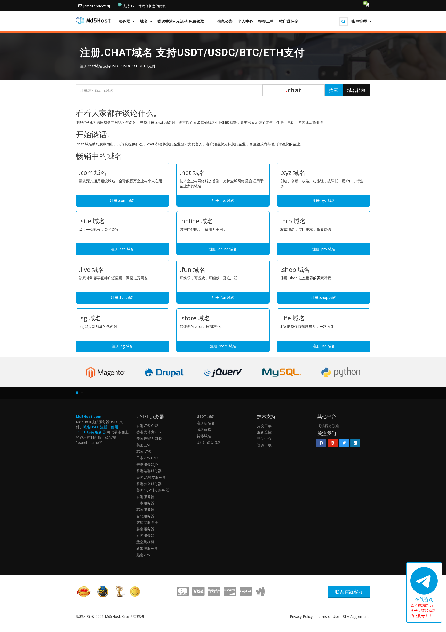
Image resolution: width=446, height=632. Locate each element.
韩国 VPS (143, 451)
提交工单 (264, 425)
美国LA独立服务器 (151, 477)
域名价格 (204, 429)
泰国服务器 (145, 535)
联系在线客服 (349, 592)
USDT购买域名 (209, 442)
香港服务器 (145, 496)
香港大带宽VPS (148, 432)
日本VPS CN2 (147, 457)
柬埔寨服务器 (147, 522)
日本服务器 (145, 503)
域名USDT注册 (95, 426)
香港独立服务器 (149, 483)
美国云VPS (145, 445)
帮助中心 (264, 438)
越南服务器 (145, 528)
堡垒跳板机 (145, 541)
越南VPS (143, 554)
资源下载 (264, 445)
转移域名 (204, 435)
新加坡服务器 (147, 548)
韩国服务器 (145, 509)
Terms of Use (327, 616)
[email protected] (96, 6)
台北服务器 (145, 516)
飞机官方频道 (328, 425)
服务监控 (264, 432)
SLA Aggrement (356, 616)
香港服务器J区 (147, 464)
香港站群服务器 (149, 470)
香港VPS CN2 (147, 425)
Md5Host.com (88, 416)
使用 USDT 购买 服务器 (97, 429)
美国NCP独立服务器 (152, 490)
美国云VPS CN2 (149, 438)
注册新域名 (206, 423)
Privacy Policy (301, 616)
